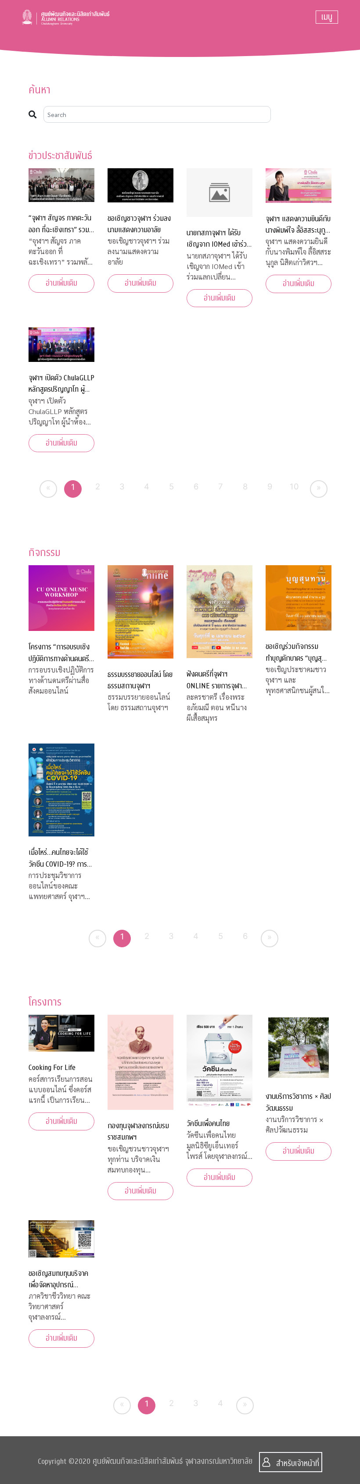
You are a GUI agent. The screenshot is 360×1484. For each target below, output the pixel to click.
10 (294, 486)
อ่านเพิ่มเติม (61, 283)
